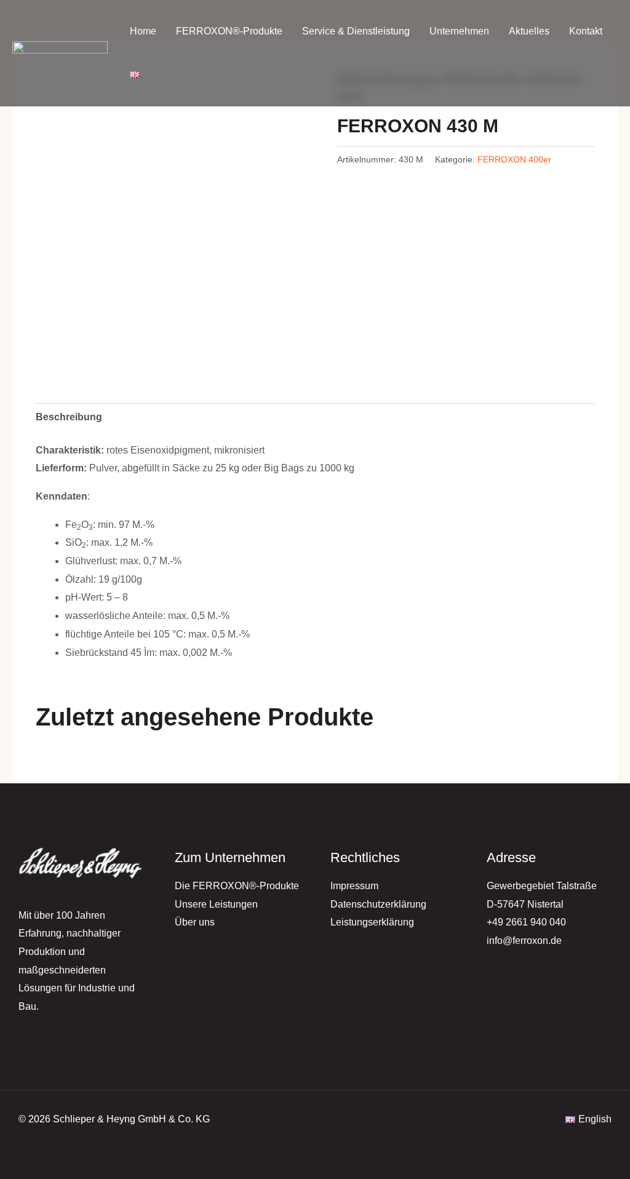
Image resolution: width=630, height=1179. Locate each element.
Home (143, 31)
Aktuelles (529, 31)
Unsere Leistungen (216, 904)
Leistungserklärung (372, 922)
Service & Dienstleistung (356, 31)
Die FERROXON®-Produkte (237, 886)
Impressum (354, 886)
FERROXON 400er (514, 159)
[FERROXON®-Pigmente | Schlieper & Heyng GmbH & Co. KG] (60, 53)
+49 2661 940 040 (526, 922)
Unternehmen (459, 31)
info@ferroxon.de (524, 940)
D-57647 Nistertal (525, 904)
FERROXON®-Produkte (229, 31)
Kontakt (585, 31)
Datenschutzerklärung (378, 904)
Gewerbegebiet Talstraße (542, 886)
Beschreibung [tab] (69, 417)
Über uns (195, 922)
